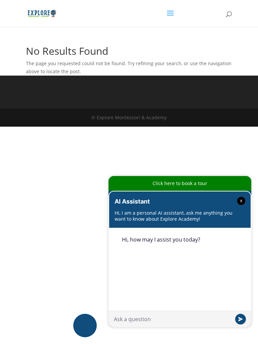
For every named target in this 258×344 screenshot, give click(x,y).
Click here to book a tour (180, 183)
